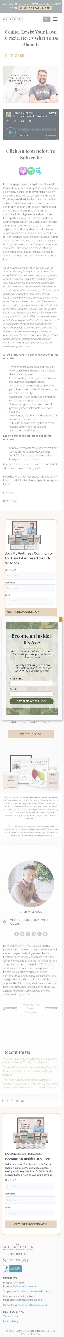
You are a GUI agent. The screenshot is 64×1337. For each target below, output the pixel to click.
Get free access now (31, 701)
